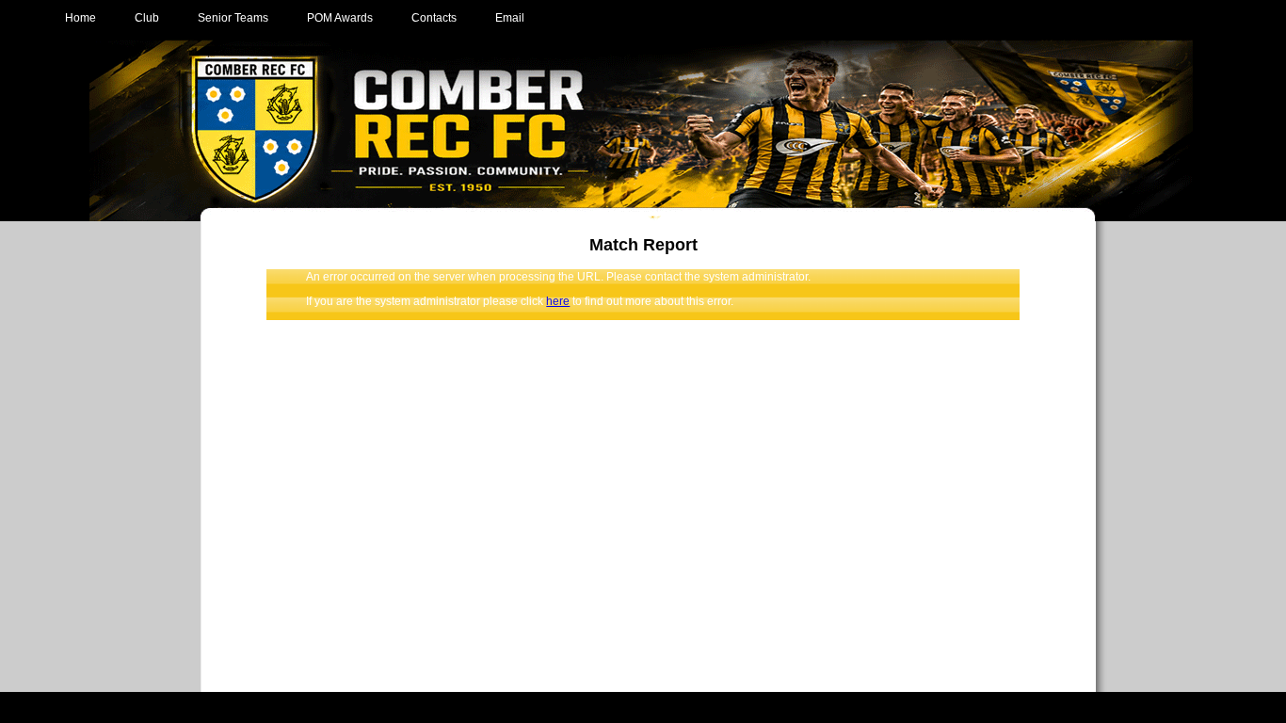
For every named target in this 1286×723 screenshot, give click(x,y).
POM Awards (340, 17)
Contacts (434, 17)
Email (509, 17)
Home (80, 17)
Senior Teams (233, 17)
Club (147, 17)
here (558, 301)
